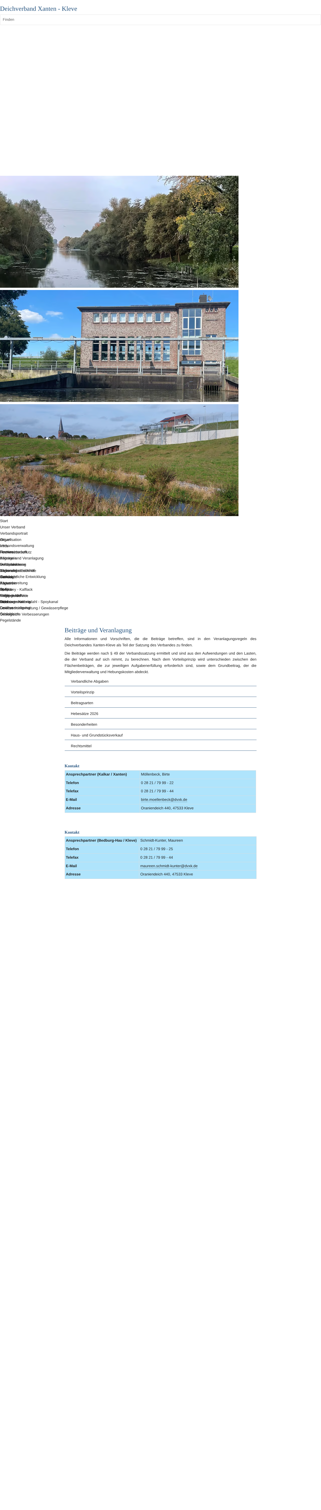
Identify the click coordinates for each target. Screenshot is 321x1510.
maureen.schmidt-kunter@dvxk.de (169, 866)
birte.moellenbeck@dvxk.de (164, 800)
